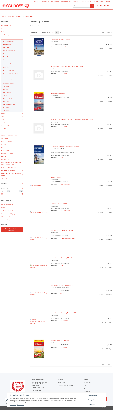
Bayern (5, 54)
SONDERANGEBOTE (6, 26)
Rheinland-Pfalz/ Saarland (10, 74)
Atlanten (3, 144)
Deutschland (4, 38)
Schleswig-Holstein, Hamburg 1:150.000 (62, 230)
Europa (3, 113)
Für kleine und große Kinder (9, 170)
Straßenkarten (7, 44)
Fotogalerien (61, 382)
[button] (97, 6)
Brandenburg (5, 35)
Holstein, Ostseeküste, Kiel (58, 93)
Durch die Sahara (86, 1)
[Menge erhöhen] (110, 53)
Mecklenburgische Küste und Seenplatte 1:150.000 (65, 146)
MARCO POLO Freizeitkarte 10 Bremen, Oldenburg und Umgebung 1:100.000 (72, 119)
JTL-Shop (104, 408)
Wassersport (6, 101)
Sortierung (34, 32)
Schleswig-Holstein (8, 83)
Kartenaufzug (55, 1)
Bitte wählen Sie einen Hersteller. (11, 229)
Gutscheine (4, 29)
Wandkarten (4, 138)
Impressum (13, 405)
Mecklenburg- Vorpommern (11, 63)
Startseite (37, 1)
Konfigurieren (92, 400)
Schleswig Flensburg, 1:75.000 (59, 204)
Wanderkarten (7, 92)
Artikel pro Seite (46, 32)
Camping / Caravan (8, 98)
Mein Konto (45, 1)
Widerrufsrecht (5, 217)
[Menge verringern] (94, 53)
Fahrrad (5, 95)
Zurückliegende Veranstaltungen (67, 385)
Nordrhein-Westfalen (9, 71)
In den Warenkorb (102, 58)
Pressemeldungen (6, 220)
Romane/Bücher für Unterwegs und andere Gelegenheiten (11, 163)
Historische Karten (6, 141)
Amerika (3, 123)
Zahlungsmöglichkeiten (7, 211)
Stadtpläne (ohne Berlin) (9, 104)
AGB (85, 385)
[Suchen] (92, 6)
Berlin (3, 32)
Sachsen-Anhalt (7, 80)
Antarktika (4, 129)
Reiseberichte (5, 159)
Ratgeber (3, 156)
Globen (3, 147)
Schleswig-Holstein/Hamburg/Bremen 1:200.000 (64, 313)
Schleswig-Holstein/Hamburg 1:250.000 (61, 285)
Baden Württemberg (9, 50)
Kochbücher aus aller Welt (8, 167)
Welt (2, 132)
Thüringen (6, 86)
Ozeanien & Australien (7, 126)
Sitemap (86, 388)
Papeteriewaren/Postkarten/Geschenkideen (11, 174)
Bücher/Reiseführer (8, 41)
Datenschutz (20, 405)
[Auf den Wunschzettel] (45, 41)
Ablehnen (92, 404)
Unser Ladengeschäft (7, 204)
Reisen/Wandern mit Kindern (9, 135)
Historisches (6, 110)
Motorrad (5, 89)
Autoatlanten (6, 107)
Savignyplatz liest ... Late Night (69, 1)
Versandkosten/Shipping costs (9, 214)
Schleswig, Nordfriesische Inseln (60, 340)
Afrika (3, 120)
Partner (3, 207)
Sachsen (5, 77)
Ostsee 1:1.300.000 (56, 177)
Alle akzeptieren (92, 395)
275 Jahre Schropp (98, 1)
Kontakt (108, 1)
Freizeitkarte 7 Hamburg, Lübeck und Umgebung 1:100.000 (67, 66)
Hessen (5, 60)
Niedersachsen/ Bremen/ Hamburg (10, 67)
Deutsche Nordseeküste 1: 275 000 (60, 39)
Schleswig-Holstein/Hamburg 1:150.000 (61, 258)
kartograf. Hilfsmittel (7, 153)
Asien (2, 116)
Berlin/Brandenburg (8, 57)
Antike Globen (5, 150)
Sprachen (4, 178)
